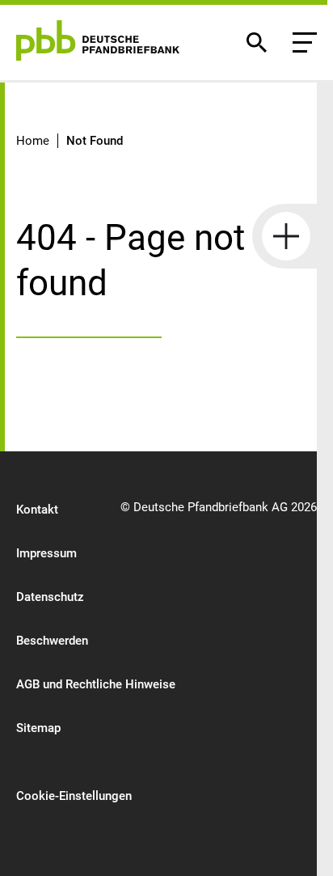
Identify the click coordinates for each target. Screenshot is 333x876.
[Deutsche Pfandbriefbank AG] (97, 40)
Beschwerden (52, 640)
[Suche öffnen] (256, 42)
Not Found (94, 140)
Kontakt (37, 509)
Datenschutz (50, 597)
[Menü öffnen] (305, 42)
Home (32, 140)
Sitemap (38, 728)
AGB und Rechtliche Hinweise (95, 684)
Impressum (46, 553)
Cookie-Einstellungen (74, 796)
